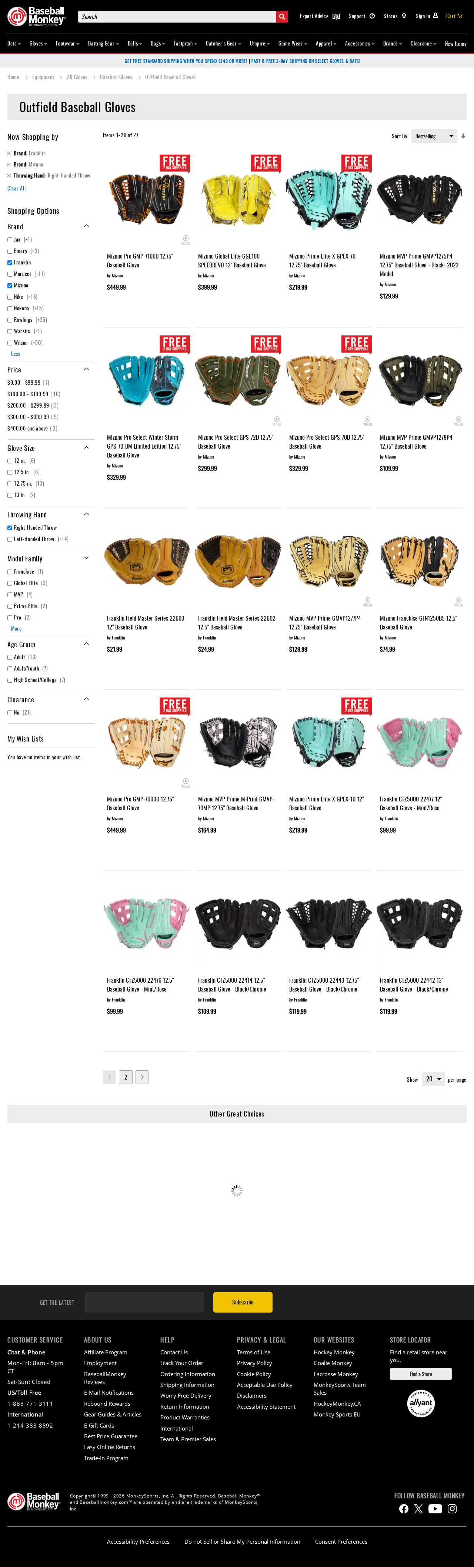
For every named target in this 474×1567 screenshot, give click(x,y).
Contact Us (174, 1352)
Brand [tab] (15, 226)
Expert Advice (315, 16)
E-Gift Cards (99, 1425)
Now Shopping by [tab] (33, 136)
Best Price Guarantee (110, 1436)
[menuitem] (14, 43)
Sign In (423, 16)
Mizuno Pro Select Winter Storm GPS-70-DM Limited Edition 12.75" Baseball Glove (144, 446)
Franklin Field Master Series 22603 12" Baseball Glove (145, 622)
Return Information (184, 1406)
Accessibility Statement (266, 1406)
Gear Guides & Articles (112, 1414)
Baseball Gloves (117, 77)
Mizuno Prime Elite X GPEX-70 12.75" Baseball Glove (322, 260)
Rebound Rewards (107, 1403)
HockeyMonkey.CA (337, 1403)
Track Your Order (181, 1363)
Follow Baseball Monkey (429, 1495)
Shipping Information (187, 1384)
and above (33, 428)
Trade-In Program (106, 1458)
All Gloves (78, 77)
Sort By (399, 136)
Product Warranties (185, 1417)
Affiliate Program (105, 1352)
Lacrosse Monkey (336, 1374)
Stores (391, 16)
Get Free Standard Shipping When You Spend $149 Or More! (186, 61)
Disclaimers (252, 1395)
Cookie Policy (254, 1374)
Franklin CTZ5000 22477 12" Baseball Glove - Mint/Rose (411, 803)
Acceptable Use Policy (265, 1384)
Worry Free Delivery (185, 1395)
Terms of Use (253, 1352)
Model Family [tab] (24, 558)
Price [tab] (14, 369)
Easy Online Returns (109, 1447)
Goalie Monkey (333, 1363)
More (16, 628)
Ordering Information (187, 1374)
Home (14, 77)
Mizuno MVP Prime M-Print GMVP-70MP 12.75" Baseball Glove (236, 803)
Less (15, 353)
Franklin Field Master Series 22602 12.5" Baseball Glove (237, 622)
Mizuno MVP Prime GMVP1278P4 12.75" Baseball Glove (416, 441)
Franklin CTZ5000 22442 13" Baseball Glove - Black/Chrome (414, 984)
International (176, 1428)
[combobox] (183, 17)
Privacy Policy (254, 1363)
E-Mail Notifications (109, 1392)
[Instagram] (452, 1508)
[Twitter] (418, 1508)
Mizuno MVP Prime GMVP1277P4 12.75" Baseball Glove (325, 622)
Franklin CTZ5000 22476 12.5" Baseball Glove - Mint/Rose (140, 984)
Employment (100, 1363)
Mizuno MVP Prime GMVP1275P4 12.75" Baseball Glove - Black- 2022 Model (419, 264)
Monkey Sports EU (337, 1414)
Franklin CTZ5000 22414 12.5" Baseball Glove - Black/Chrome (232, 984)
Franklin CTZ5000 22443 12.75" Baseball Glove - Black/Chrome (324, 984)
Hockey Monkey (334, 1352)
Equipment (44, 77)
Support (358, 16)
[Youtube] (435, 1508)
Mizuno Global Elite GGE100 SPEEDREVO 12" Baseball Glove (232, 260)
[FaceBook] (403, 1508)
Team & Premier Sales (188, 1439)
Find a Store (421, 1374)
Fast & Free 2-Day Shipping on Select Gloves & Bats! (306, 61)
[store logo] (38, 16)
